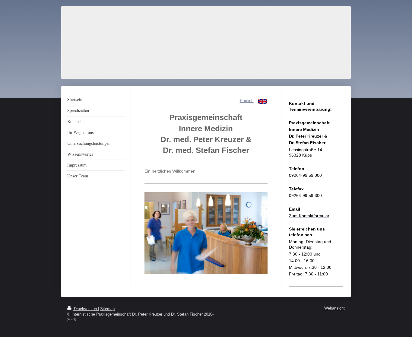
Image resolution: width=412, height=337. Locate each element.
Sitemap (107, 309)
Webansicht (334, 308)
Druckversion (85, 309)
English (247, 100)
